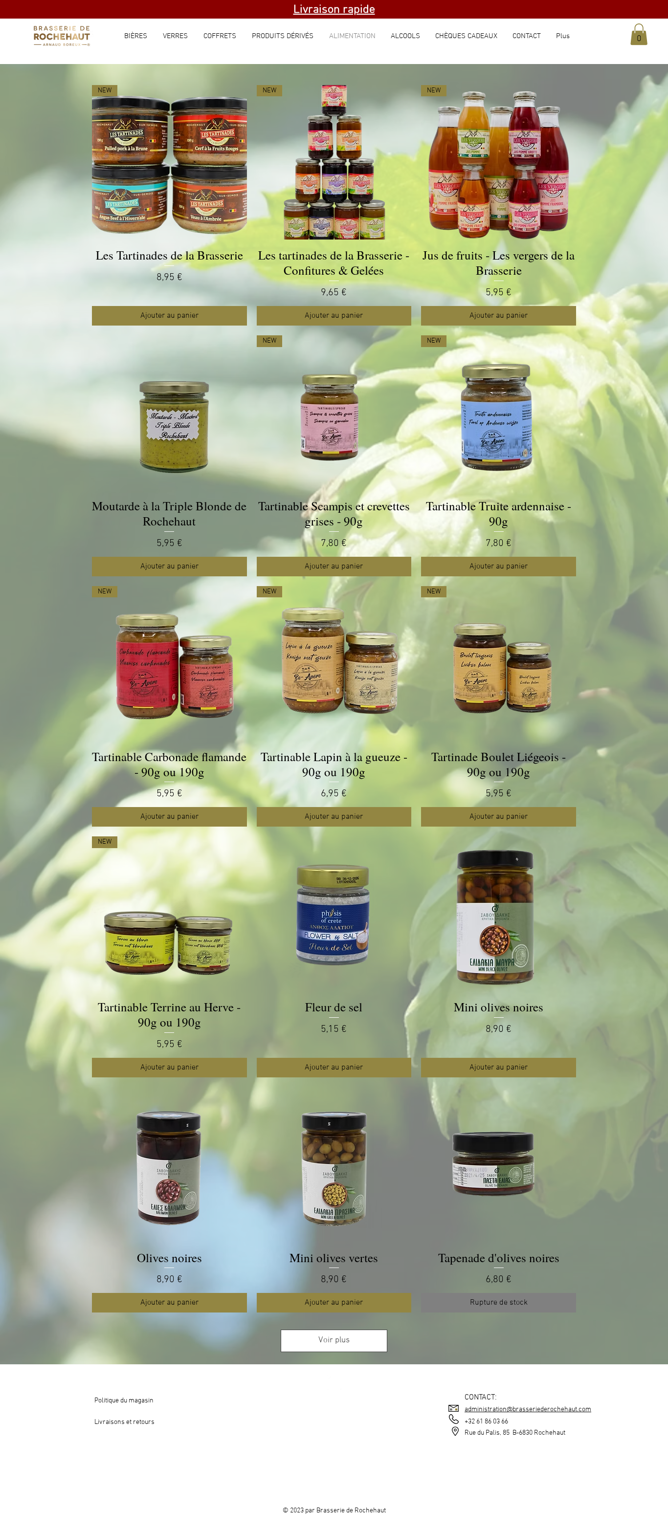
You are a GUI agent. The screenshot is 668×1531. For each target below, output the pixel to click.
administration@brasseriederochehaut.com (528, 1409)
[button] (639, 34)
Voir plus (334, 1340)
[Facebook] (334, 1382)
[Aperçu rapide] (169, 412)
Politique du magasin (124, 1401)
